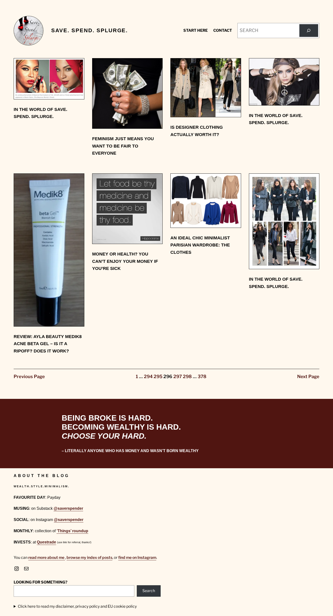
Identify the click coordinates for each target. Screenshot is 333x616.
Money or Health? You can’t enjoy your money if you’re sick (125, 261)
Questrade (46, 542)
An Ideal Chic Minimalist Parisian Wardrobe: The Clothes (200, 245)
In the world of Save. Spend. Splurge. (40, 113)
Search (148, 590)
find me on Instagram (137, 557)
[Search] (308, 30)
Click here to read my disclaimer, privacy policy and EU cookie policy (77, 606)
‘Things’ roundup (72, 531)
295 (158, 376)
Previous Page (29, 376)
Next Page (308, 376)
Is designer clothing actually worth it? (196, 131)
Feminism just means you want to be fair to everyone (123, 146)
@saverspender (68, 508)
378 (202, 376)
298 (187, 376)
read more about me (46, 557)
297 (177, 376)
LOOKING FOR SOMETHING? (40, 582)
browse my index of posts (89, 557)
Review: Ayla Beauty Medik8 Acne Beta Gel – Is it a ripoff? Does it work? (48, 343)
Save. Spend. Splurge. (89, 30)
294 (148, 376)
